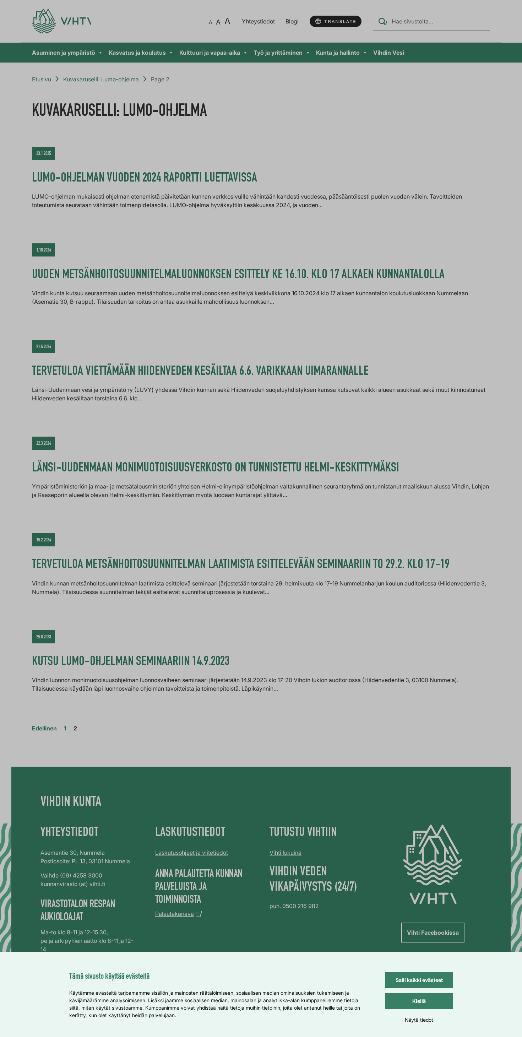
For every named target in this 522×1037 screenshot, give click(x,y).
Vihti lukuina (285, 852)
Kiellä (419, 1001)
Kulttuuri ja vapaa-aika (209, 52)
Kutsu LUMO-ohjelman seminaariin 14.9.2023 (130, 662)
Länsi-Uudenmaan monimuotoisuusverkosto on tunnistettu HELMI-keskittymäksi (215, 468)
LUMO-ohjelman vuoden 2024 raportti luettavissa (144, 178)
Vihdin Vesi (388, 52)
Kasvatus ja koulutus (137, 52)
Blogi (292, 21)
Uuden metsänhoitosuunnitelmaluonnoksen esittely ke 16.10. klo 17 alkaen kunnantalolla (238, 275)
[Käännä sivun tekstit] (335, 21)
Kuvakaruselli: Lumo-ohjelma (101, 79)
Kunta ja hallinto (338, 52)
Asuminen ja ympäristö (63, 52)
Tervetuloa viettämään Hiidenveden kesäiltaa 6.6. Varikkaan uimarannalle (201, 372)
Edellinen (44, 728)
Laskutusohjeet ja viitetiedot (191, 852)
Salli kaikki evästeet (419, 980)
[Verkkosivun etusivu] (61, 21)
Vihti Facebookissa (433, 932)
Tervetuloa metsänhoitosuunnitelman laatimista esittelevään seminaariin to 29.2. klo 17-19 (241, 565)
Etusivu (41, 79)
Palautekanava (174, 913)
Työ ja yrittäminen (278, 52)
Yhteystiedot (258, 21)
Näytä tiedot (419, 1020)
